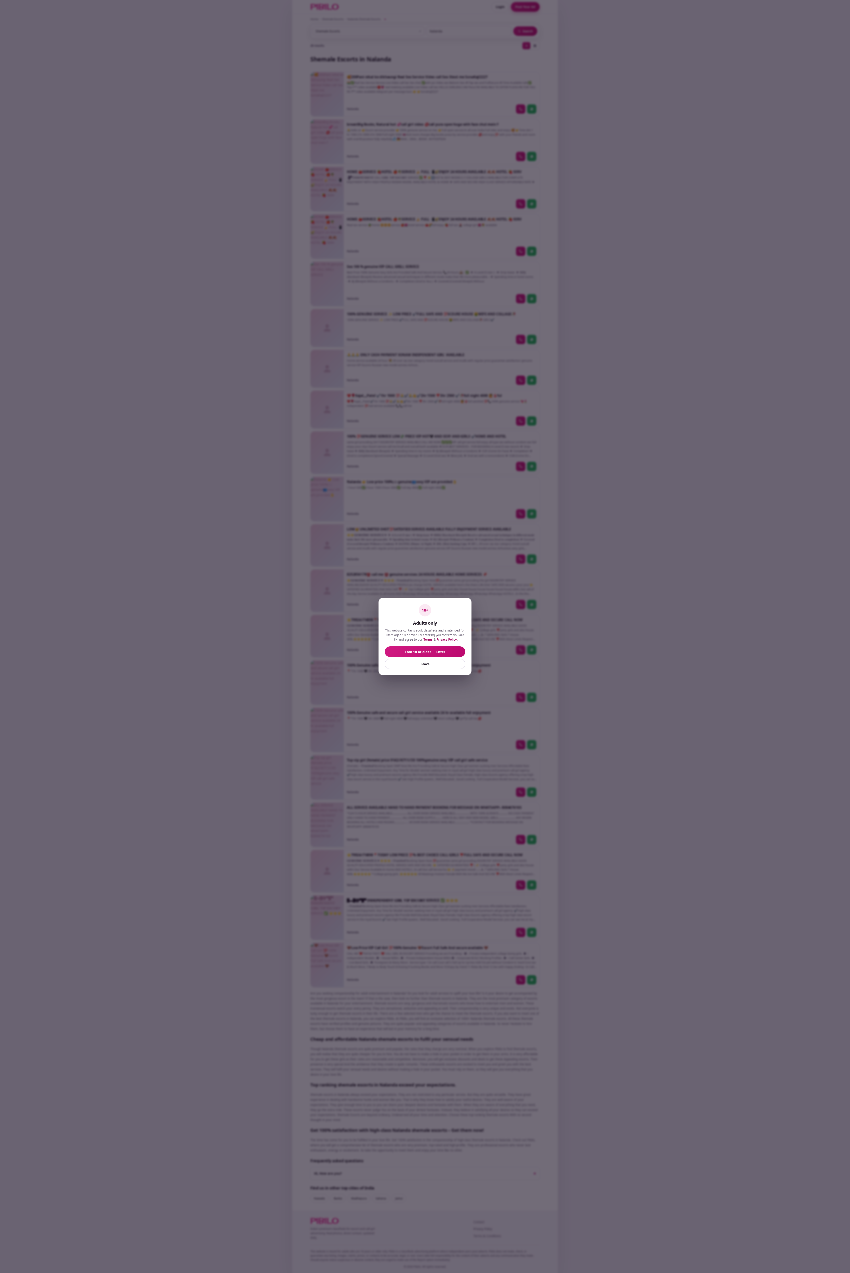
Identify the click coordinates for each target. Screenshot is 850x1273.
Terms (428, 639)
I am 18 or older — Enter (425, 651)
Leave (425, 664)
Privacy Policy (447, 639)
